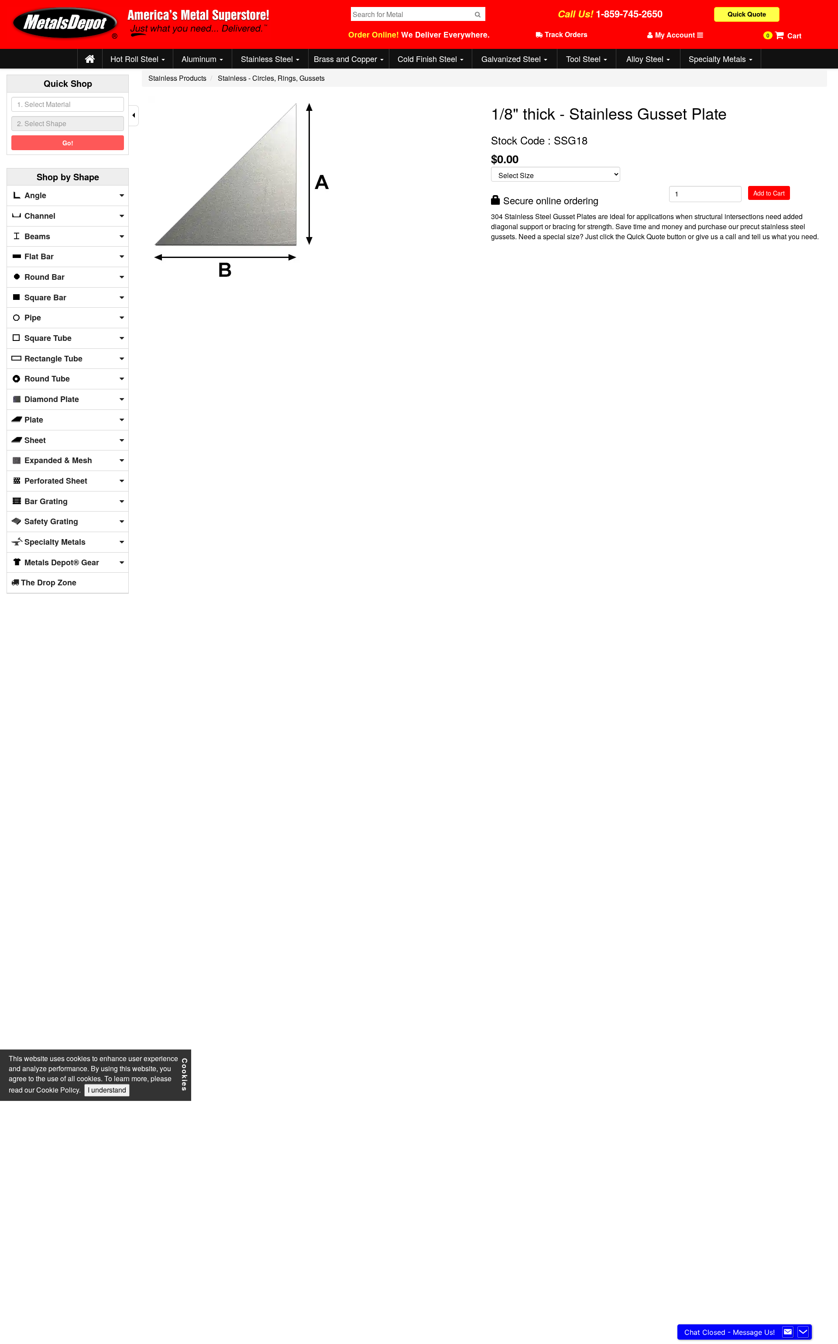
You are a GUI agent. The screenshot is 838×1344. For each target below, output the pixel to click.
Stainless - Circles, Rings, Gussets (271, 78)
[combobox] (67, 104)
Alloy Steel (646, 58)
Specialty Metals (718, 58)
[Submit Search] (477, 14)
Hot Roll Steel (135, 58)
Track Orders (565, 34)
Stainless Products (177, 78)
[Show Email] (787, 1332)
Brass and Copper (346, 58)
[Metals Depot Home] (169, 24)
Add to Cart (769, 193)
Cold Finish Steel (428, 58)
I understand (107, 1090)
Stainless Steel (268, 58)
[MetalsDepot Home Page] (90, 59)
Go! (67, 142)
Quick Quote (747, 14)
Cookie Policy (57, 1090)
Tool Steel (584, 58)
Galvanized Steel (512, 58)
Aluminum (200, 58)
